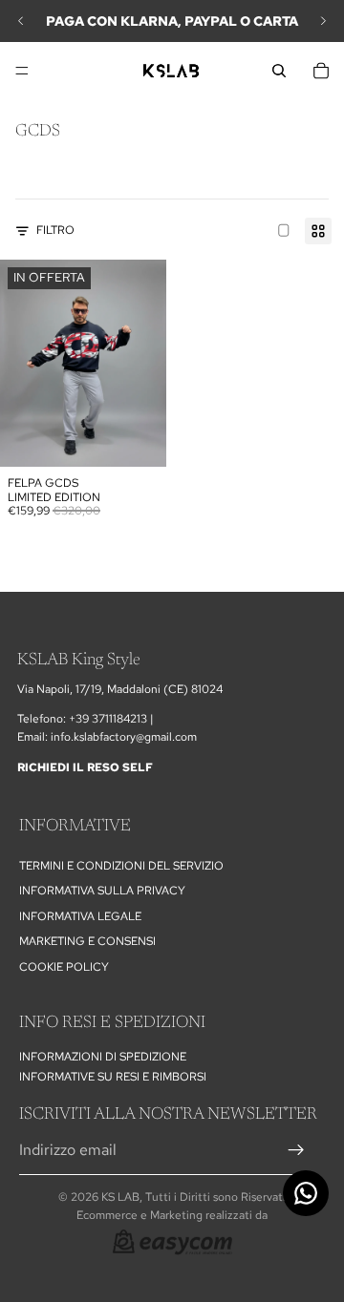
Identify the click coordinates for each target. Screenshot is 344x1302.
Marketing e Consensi (87, 942)
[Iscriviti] (296, 1150)
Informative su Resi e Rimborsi (112, 1076)
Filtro (55, 230)
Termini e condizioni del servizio (121, 865)
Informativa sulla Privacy (102, 891)
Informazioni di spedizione (102, 1057)
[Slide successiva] (323, 21)
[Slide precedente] (21, 21)
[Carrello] (321, 71)
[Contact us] (306, 1193)
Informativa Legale (80, 916)
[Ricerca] (279, 71)
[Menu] (22, 71)
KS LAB (120, 1197)
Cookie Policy (64, 967)
